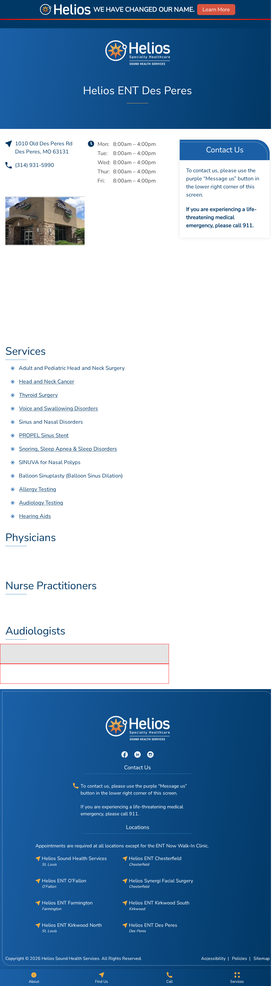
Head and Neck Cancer (46, 381)
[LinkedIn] (137, 754)
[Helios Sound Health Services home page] (137, 52)
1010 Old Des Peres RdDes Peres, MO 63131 (44, 147)
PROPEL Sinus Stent (43, 435)
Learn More (216, 9)
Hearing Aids (35, 516)
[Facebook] (124, 754)
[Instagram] (150, 754)
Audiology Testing (41, 502)
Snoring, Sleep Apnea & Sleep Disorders (68, 448)
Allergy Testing (37, 489)
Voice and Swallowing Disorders (58, 408)
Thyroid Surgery (38, 395)
